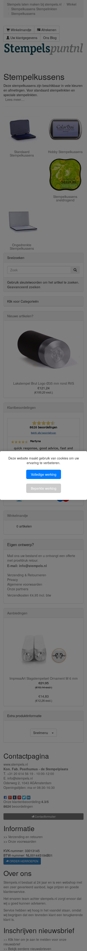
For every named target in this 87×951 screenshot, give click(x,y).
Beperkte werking (43, 488)
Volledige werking (43, 474)
